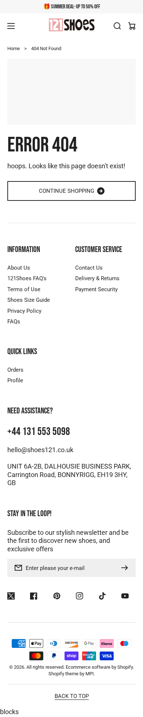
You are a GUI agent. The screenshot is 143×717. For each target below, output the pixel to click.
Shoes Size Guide (28, 300)
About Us (18, 267)
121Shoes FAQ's (27, 278)
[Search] (117, 26)
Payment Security (96, 289)
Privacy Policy (24, 311)
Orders (15, 370)
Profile (15, 380)
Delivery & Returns (97, 278)
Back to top (72, 696)
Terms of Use (23, 289)
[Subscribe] (126, 568)
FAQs (13, 321)
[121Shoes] (71, 25)
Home (13, 48)
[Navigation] (11, 26)
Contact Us (89, 267)
